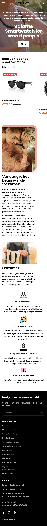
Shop (23, 44)
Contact (5, 426)
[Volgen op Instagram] (9, 512)
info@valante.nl (16, 485)
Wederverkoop (8, 458)
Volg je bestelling (9, 434)
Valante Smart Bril (10, 100)
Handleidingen (8, 438)
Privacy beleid (8, 473)
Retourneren (7, 450)
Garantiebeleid (8, 454)
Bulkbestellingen (9, 462)
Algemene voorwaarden (8, 468)
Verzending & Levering (11, 446)
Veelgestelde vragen (11, 442)
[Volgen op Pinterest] (14, 512)
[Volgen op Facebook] (3, 512)
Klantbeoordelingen (10, 430)
